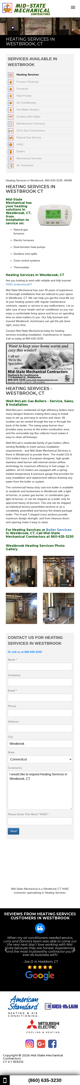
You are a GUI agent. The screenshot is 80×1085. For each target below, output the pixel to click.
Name (12, 659)
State (11, 752)
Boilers (21, 151)
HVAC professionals (18, 284)
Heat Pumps (24, 95)
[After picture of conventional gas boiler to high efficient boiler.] (21, 608)
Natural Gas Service (29, 137)
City (10, 736)
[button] (6, 949)
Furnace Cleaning (27, 81)
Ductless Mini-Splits (28, 116)
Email (12, 690)
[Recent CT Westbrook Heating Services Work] (58, 608)
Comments (15, 767)
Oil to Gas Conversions (31, 130)
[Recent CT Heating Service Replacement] (21, 571)
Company (14, 675)
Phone (12, 706)
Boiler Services (58, 530)
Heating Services (28, 74)
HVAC (20, 144)
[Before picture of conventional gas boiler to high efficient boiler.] (58, 571)
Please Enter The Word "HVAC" (28, 814)
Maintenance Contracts (31, 123)
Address (13, 721)
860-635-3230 (33, 651)
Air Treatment (25, 165)
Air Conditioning (26, 102)
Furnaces (22, 88)
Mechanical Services (29, 158)
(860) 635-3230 (45, 1080)
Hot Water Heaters (28, 109)
